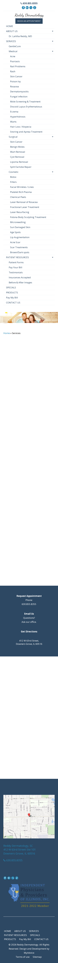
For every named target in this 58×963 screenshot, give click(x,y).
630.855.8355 (30, 3)
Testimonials (16, 272)
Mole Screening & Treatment (25, 101)
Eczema (14, 111)
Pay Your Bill (15, 267)
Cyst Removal (17, 156)
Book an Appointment (29, 21)
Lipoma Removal (19, 161)
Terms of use (23, 956)
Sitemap (37, 956)
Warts (13, 121)
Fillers (13, 181)
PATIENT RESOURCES (17, 257)
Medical (13, 51)
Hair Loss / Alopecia (20, 126)
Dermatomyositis (19, 91)
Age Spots (15, 232)
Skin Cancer (16, 76)
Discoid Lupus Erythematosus (26, 106)
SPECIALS (11, 287)
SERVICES (11, 41)
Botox (13, 176)
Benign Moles (17, 146)
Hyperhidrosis (17, 116)
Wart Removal (17, 151)
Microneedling (18, 222)
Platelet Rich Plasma (21, 192)
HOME (9, 26)
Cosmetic (13, 171)
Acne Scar (15, 242)
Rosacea (14, 86)
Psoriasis (15, 61)
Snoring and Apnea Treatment (26, 131)
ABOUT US (12, 31)
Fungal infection (18, 96)
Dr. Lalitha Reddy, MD (20, 36)
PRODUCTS (12, 292)
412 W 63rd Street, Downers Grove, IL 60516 (29, 642)
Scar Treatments (19, 247)
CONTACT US (13, 302)
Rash (12, 71)
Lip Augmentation (19, 237)
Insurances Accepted (20, 277)
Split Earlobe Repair (20, 166)
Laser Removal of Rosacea (24, 202)
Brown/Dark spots (19, 252)
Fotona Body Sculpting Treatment (28, 217)
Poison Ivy (15, 81)
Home (6, 333)
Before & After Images (20, 282)
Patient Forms (16, 262)
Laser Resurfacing (19, 212)
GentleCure (15, 46)
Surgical (13, 136)
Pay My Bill (12, 297)
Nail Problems (17, 66)
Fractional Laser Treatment (24, 207)
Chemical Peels (18, 197)
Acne (12, 56)
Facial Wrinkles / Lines (22, 187)
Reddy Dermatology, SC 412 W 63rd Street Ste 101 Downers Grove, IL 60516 (19, 849)
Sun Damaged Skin (20, 227)
